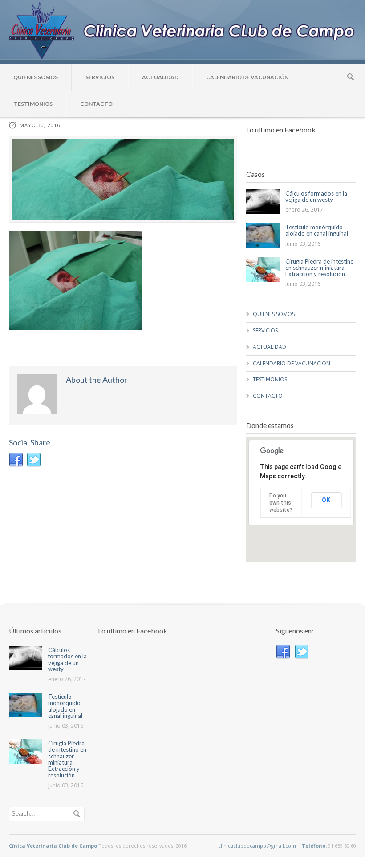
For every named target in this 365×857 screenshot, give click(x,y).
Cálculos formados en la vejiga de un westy (316, 196)
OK (326, 500)
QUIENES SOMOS (35, 77)
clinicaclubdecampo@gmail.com (257, 845)
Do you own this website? (280, 503)
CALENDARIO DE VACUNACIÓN (247, 77)
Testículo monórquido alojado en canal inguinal (316, 230)
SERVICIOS (99, 77)
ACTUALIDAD (160, 77)
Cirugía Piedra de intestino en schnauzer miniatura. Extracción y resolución (319, 268)
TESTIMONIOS (33, 103)
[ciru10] (123, 179)
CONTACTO (96, 103)
